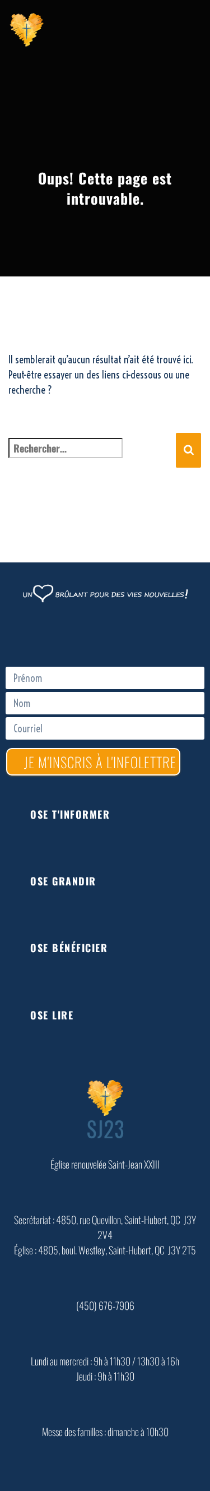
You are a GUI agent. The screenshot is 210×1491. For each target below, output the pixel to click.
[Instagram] (172, 633)
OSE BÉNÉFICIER (69, 947)
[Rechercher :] (91, 461)
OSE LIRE (51, 1015)
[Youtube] (139, 633)
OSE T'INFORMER (70, 814)
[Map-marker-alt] (71, 633)
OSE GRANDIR (63, 881)
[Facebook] (105, 633)
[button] (108, 814)
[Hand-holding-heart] (38, 633)
